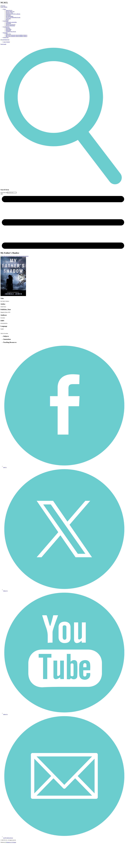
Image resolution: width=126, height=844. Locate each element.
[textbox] (63, 192)
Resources (8, 28)
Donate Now (6, 37)
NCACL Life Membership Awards (13, 17)
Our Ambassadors (9, 16)
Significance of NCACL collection (13, 13)
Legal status (8, 18)
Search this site (4, 192)
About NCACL (9, 10)
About (4, 9)
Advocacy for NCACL (10, 24)
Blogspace (5, 32)
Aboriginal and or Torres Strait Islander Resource (18, 256)
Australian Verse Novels (11, 31)
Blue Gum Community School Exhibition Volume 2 (16, 36)
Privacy (7, 19)
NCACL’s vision (9, 12)
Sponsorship (8, 23)
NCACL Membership (10, 25)
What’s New (8, 34)
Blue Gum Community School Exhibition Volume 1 (16, 35)
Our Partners (5, 21)
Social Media (8, 29)
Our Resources (6, 26)
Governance (8, 15)
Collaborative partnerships (11, 22)
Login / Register (4, 7)
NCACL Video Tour (10, 11)
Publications (8, 30)
